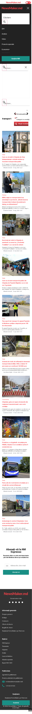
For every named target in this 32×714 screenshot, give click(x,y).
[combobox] (16, 103)
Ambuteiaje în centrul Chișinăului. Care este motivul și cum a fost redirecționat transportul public (15, 523)
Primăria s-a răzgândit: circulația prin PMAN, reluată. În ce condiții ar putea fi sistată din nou (15, 445)
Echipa (4, 617)
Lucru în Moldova (7, 656)
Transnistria (5, 399)
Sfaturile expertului (7, 659)
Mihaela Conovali (7, 167)
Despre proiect (7, 614)
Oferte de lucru (7, 624)
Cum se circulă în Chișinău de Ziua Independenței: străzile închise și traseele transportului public (13, 159)
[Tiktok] (19, 602)
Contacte (5, 621)
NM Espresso (6, 643)
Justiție (4, 653)
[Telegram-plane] (22, 602)
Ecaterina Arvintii (7, 210)
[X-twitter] (12, 602)
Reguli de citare (7, 627)
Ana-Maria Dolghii (7, 372)
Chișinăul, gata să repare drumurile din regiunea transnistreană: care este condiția (15, 404)
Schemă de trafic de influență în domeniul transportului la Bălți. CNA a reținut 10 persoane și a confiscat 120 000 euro (16, 364)
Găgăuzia (4, 649)
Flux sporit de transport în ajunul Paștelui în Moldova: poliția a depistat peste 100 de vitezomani (15, 323)
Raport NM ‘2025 (7, 663)
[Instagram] (16, 602)
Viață (3, 154)
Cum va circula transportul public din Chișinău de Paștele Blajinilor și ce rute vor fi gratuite (15, 283)
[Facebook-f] (9, 602)
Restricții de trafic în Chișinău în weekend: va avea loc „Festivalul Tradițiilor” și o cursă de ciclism (13, 242)
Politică (4, 195)
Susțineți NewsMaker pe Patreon (13, 631)
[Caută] (4, 102)
